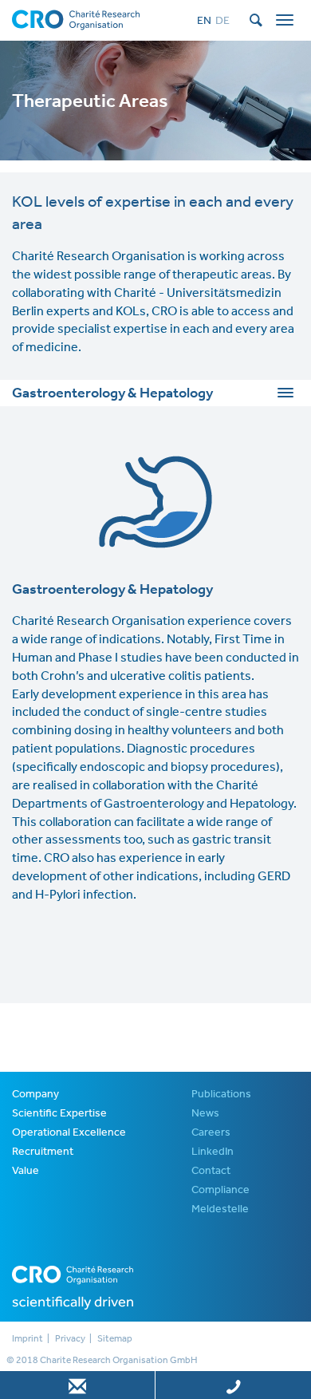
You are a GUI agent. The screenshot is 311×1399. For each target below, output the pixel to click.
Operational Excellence (69, 1131)
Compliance (220, 1189)
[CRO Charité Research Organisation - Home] (76, 18)
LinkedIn (212, 1151)
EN (204, 20)
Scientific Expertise (59, 1112)
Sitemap (114, 1338)
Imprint (27, 1338)
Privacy (70, 1338)
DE (222, 20)
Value (25, 1170)
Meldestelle (220, 1208)
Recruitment (42, 1151)
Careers (210, 1131)
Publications (221, 1093)
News (205, 1112)
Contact (210, 1170)
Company (35, 1093)
